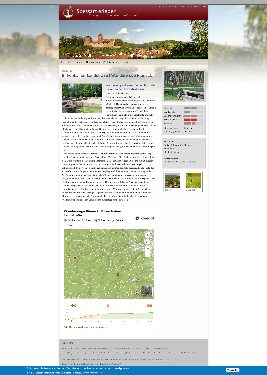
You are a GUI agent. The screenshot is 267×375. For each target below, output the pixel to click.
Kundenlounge (192, 6)
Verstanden (232, 370)
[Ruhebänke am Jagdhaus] (184, 99)
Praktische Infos (111, 62)
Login (203, 6)
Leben (127, 62)
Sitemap (160, 6)
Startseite (65, 62)
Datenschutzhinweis (175, 6)
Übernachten (93, 62)
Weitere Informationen (92, 372)
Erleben (78, 62)
